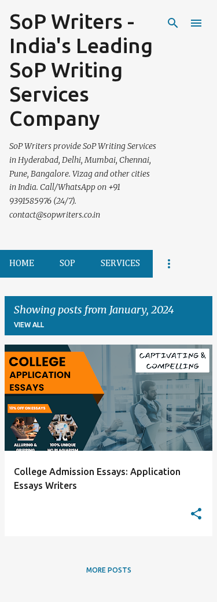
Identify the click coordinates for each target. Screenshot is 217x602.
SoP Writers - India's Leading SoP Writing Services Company (81, 69)
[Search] (173, 23)
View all (29, 324)
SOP (67, 263)
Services (120, 263)
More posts (108, 570)
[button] (196, 514)
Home (21, 263)
